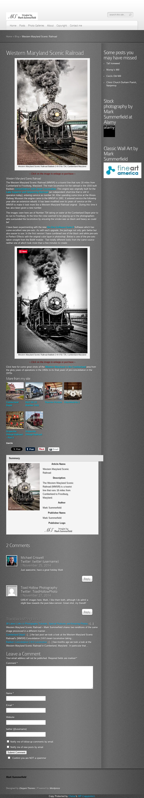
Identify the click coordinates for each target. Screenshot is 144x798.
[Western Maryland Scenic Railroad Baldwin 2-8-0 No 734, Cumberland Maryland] (52, 164)
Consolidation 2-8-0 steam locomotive (35, 189)
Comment (12, 663)
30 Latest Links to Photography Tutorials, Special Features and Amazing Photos (47, 623)
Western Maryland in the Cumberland (65, 367)
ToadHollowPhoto (44, 591)
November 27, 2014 (36, 595)
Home (13, 25)
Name (10, 693)
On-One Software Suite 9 (60, 227)
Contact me (76, 25)
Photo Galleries (36, 25)
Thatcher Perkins (53, 402)
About (50, 25)
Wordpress (55, 788)
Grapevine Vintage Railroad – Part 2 (14, 434)
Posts (22, 25)
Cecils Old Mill (113, 76)
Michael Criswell (32, 557)
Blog (17, 36)
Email (10, 705)
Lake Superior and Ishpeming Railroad (27, 192)
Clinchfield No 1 (72, 402)
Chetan (72, 796)
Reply (87, 579)
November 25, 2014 (36, 565)
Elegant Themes (27, 788)
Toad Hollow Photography (39, 588)
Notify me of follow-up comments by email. (32, 741)
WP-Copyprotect (86, 796)
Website (10, 717)
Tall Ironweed (113, 63)
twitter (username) (45, 561)
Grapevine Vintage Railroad (33, 433)
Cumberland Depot (12, 404)
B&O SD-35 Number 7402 (32, 404)
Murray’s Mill (112, 69)
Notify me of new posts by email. (27, 747)
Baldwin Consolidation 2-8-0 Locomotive (26, 642)
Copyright (62, 25)
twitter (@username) (16, 729)
